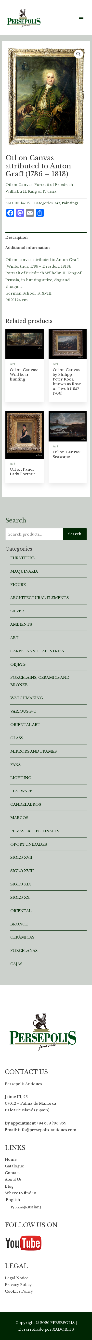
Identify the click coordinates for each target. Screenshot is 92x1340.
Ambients (21, 624)
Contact (12, 1173)
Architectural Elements (39, 598)
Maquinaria (24, 571)
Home (11, 1159)
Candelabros (25, 804)
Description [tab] (16, 237)
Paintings (70, 203)
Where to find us (21, 1193)
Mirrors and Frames (33, 751)
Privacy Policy (18, 1284)
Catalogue (14, 1166)
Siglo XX (19, 897)
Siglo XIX (20, 884)
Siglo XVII (21, 857)
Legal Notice (16, 1278)
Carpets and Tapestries (37, 651)
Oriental (20, 911)
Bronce (19, 924)
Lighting (20, 778)
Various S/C (23, 711)
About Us (13, 1179)
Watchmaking (26, 698)
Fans (15, 764)
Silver (17, 611)
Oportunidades (28, 844)
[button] (78, 54)
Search (74, 534)
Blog (9, 1186)
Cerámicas (22, 937)
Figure (18, 584)
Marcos (19, 818)
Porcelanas (24, 950)
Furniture (22, 558)
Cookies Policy (19, 1291)
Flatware (21, 791)
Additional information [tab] (27, 247)
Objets (18, 664)
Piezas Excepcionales (34, 831)
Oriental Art (25, 724)
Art (57, 203)
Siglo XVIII (22, 871)
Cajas (16, 964)
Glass (16, 738)
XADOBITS (63, 1329)
